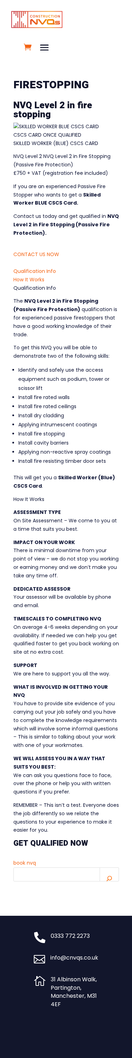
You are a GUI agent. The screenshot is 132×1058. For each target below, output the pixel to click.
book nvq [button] (24, 862)
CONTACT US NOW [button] (36, 254)
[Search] (109, 874)
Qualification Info (34, 271)
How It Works (28, 279)
